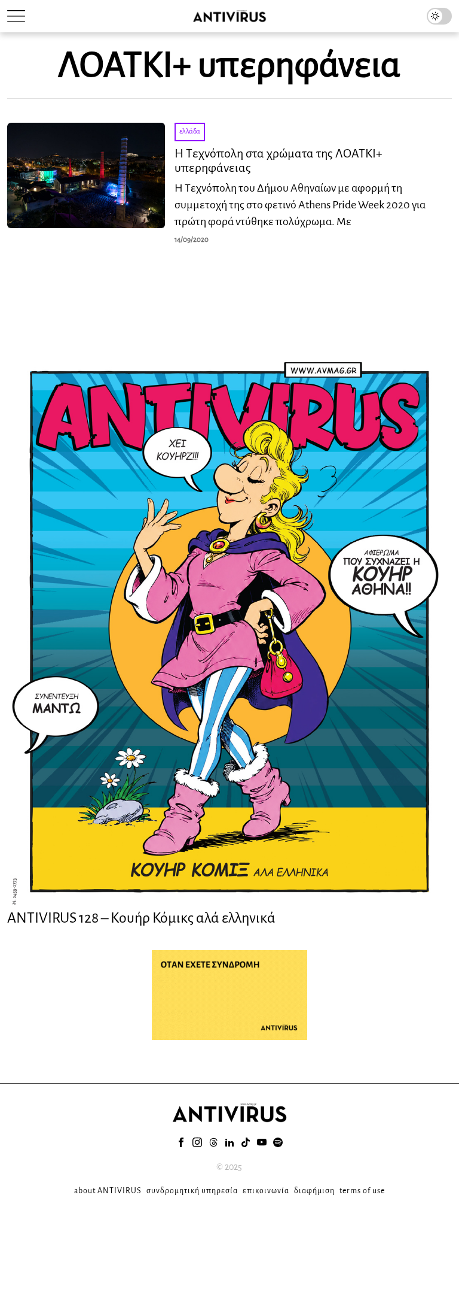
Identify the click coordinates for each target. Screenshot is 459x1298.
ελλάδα (189, 131)
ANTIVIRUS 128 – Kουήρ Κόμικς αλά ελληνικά (141, 918)
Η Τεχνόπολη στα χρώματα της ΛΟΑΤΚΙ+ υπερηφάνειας (278, 160)
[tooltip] (181, 1142)
